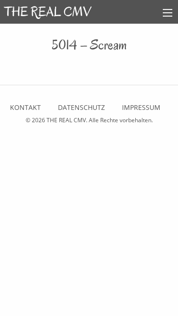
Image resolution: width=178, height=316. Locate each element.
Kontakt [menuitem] (25, 107)
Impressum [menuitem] (141, 107)
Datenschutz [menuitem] (81, 107)
